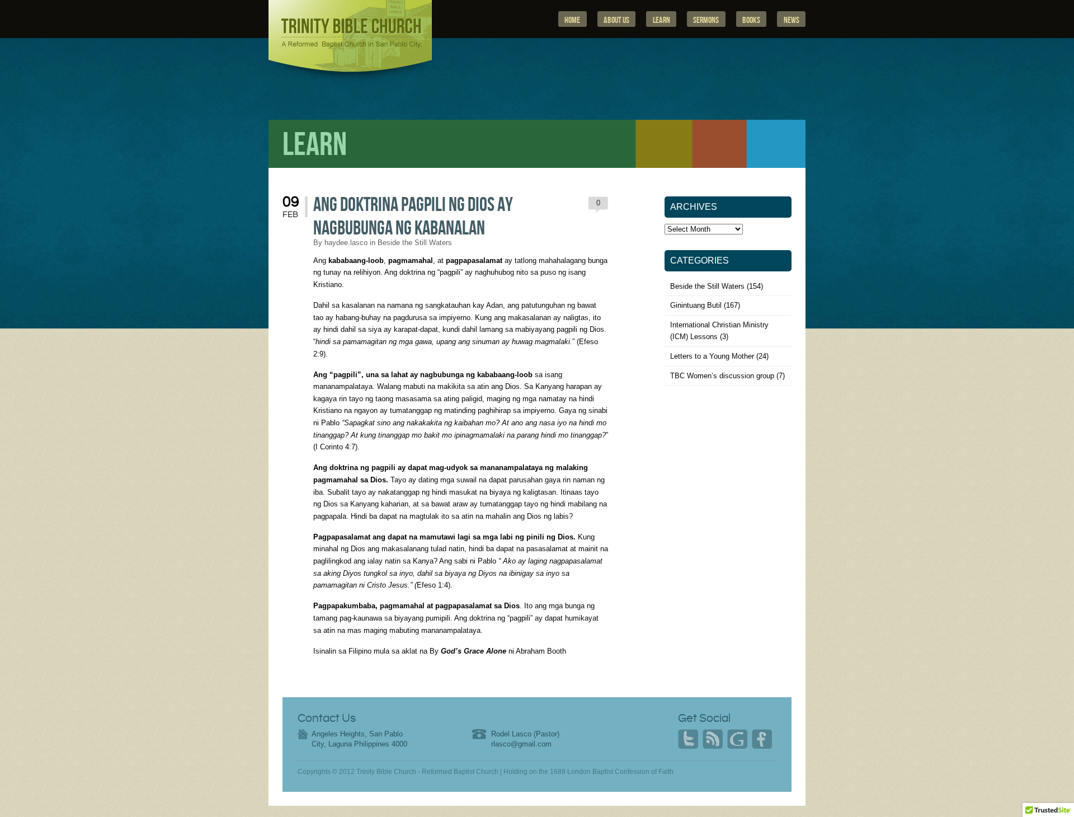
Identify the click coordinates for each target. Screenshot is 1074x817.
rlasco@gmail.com (521, 744)
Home (572, 20)
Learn (661, 20)
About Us (616, 20)
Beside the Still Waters (415, 242)
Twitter (688, 739)
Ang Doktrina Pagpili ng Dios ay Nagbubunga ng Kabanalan (413, 217)
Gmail (737, 739)
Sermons (706, 20)
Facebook (762, 739)
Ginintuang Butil (696, 305)
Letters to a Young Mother (712, 356)
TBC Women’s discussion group (722, 376)
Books (751, 20)
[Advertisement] (729, 484)
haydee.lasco (346, 242)
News (791, 20)
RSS (713, 739)
